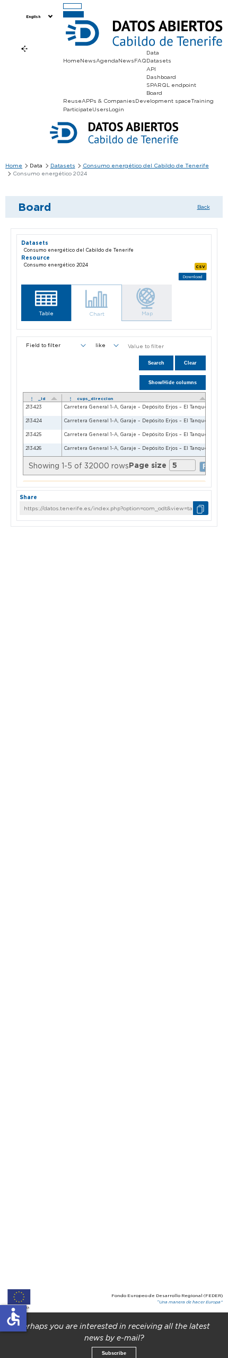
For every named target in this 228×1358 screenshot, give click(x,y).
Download (192, 276)
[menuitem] (38, 17)
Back (203, 206)
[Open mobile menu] (72, 6)
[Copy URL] (200, 507)
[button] (46, 303)
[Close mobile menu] (73, 14)
